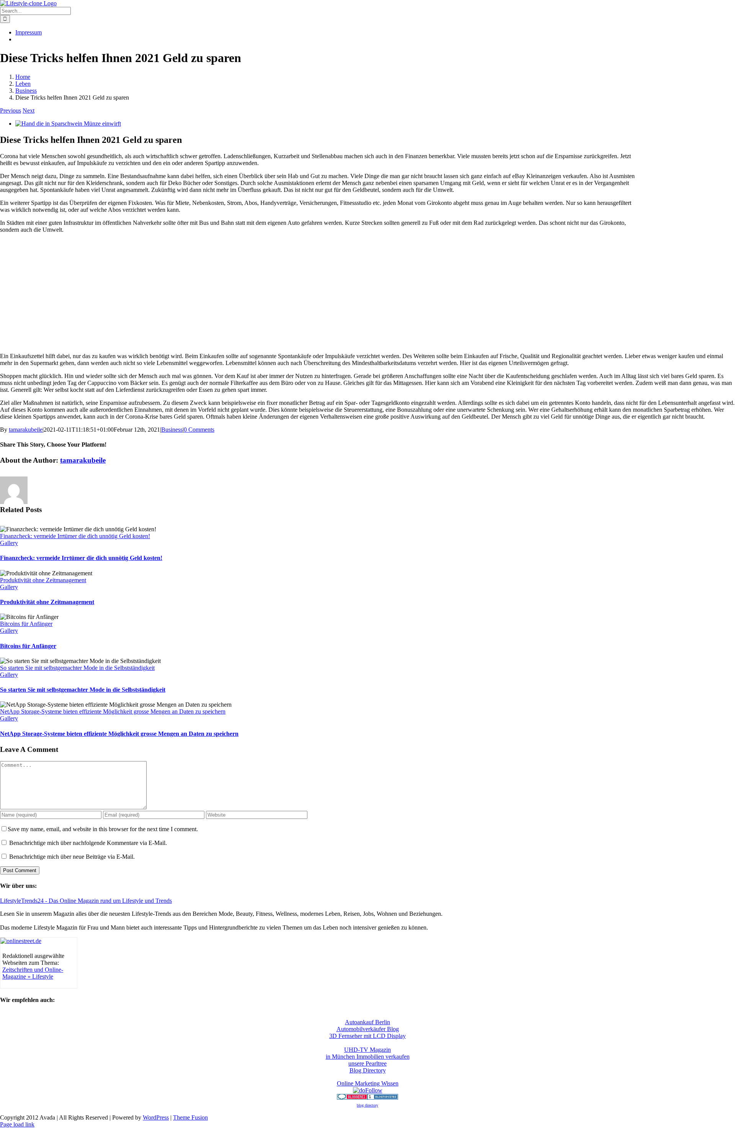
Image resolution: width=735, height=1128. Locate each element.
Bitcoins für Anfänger (26, 623)
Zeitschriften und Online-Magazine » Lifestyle (32, 973)
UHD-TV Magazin (367, 1049)
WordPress (156, 1117)
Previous (10, 110)
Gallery (9, 543)
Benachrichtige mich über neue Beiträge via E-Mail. (72, 856)
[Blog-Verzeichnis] (352, 1097)
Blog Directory (368, 1070)
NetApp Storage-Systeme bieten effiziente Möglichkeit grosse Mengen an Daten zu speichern (112, 711)
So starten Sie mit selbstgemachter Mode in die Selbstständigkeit (77, 668)
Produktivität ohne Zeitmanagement (43, 580)
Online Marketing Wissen (368, 1083)
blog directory (367, 1105)
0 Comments (199, 429)
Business (172, 429)
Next (28, 110)
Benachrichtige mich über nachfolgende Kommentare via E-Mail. (88, 843)
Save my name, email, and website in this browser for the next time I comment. (103, 829)
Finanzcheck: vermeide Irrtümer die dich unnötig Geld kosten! (75, 536)
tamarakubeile (25, 429)
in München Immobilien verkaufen (368, 1056)
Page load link (17, 1124)
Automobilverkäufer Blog (367, 1029)
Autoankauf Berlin (367, 1022)
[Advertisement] (687, 204)
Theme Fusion (190, 1117)
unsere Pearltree (367, 1063)
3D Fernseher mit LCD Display (367, 1036)
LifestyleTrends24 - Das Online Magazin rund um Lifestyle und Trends (86, 900)
